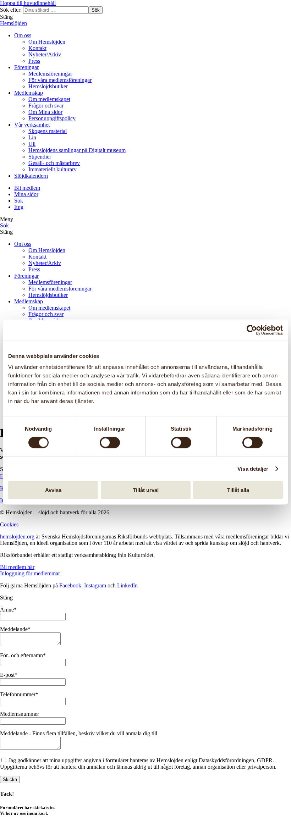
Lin (32, 137)
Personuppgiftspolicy (52, 118)
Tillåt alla (238, 490)
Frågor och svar (46, 106)
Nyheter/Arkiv (44, 54)
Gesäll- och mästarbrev (54, 163)
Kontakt (37, 48)
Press (34, 61)
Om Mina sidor (45, 112)
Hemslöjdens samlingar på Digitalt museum (77, 150)
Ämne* (8, 610)
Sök (96, 10)
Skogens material (47, 131)
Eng (18, 207)
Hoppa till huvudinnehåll (28, 3)
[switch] (110, 442)
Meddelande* (15, 629)
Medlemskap (28, 93)
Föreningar (26, 67)
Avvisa (53, 490)
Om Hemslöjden (46, 42)
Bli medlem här (17, 567)
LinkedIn (127, 585)
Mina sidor (26, 194)
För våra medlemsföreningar (60, 80)
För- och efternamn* (23, 655)
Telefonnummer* (19, 694)
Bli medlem (27, 188)
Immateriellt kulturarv (52, 169)
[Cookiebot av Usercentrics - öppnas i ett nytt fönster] (252, 330)
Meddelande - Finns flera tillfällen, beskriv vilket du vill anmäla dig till (78, 733)
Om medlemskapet (49, 99)
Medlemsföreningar (50, 74)
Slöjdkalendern (31, 176)
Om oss (22, 35)
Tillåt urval (146, 490)
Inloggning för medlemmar (30, 573)
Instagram (95, 585)
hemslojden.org (17, 536)
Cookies (9, 524)
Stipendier (39, 157)
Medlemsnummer (19, 714)
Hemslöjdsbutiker (48, 86)
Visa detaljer (252, 468)
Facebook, (71, 585)
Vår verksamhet (32, 125)
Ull (31, 144)
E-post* (8, 675)
